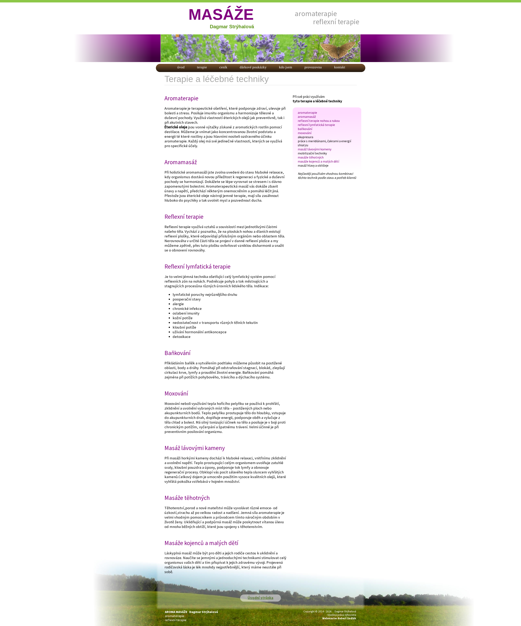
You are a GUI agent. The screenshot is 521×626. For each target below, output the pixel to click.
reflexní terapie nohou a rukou (319, 121)
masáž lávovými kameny (314, 149)
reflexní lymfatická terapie (316, 125)
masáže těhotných (311, 157)
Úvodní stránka (260, 597)
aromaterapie (316, 13)
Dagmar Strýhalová (232, 26)
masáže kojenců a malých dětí (318, 161)
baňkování (305, 129)
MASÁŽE (221, 14)
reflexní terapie (336, 21)
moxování (304, 133)
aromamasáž (307, 117)
